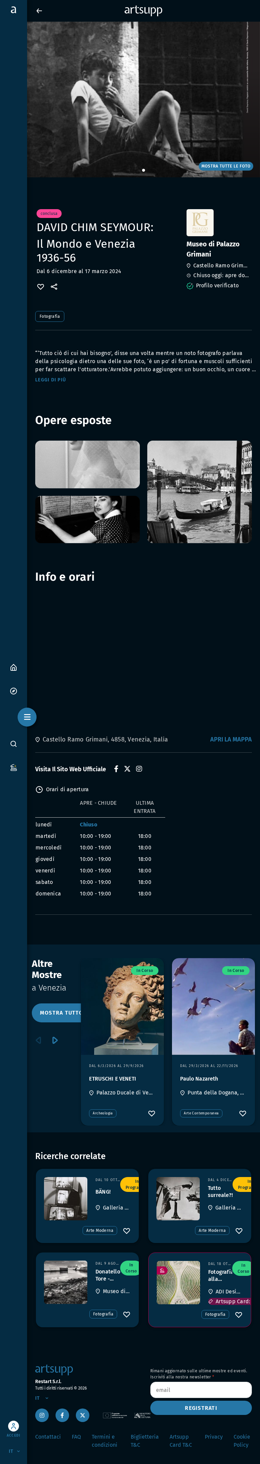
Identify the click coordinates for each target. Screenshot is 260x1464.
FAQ (76, 1437)
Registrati (201, 1408)
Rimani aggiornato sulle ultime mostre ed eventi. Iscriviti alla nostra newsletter (198, 1374)
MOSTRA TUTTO (61, 1013)
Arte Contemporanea (201, 1113)
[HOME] (13, 667)
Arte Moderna (99, 1230)
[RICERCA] (13, 743)
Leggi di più (50, 380)
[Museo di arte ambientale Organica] (65, 1282)
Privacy (214, 1437)
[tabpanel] (130, 99)
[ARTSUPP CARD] (13, 767)
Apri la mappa (231, 739)
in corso (144, 970)
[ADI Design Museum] (178, 1282)
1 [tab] (143, 170)
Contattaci (48, 1437)
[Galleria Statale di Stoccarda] (65, 1198)
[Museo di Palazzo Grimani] (219, 222)
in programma (137, 1184)
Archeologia (102, 1113)
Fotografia (50, 316)
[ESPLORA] (13, 690)
